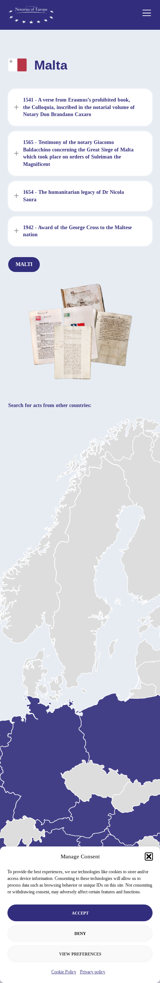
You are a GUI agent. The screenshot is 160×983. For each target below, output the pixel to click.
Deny (80, 933)
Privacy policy (92, 971)
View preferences (80, 954)
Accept (80, 913)
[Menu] (144, 15)
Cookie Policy (63, 971)
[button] (149, 856)
